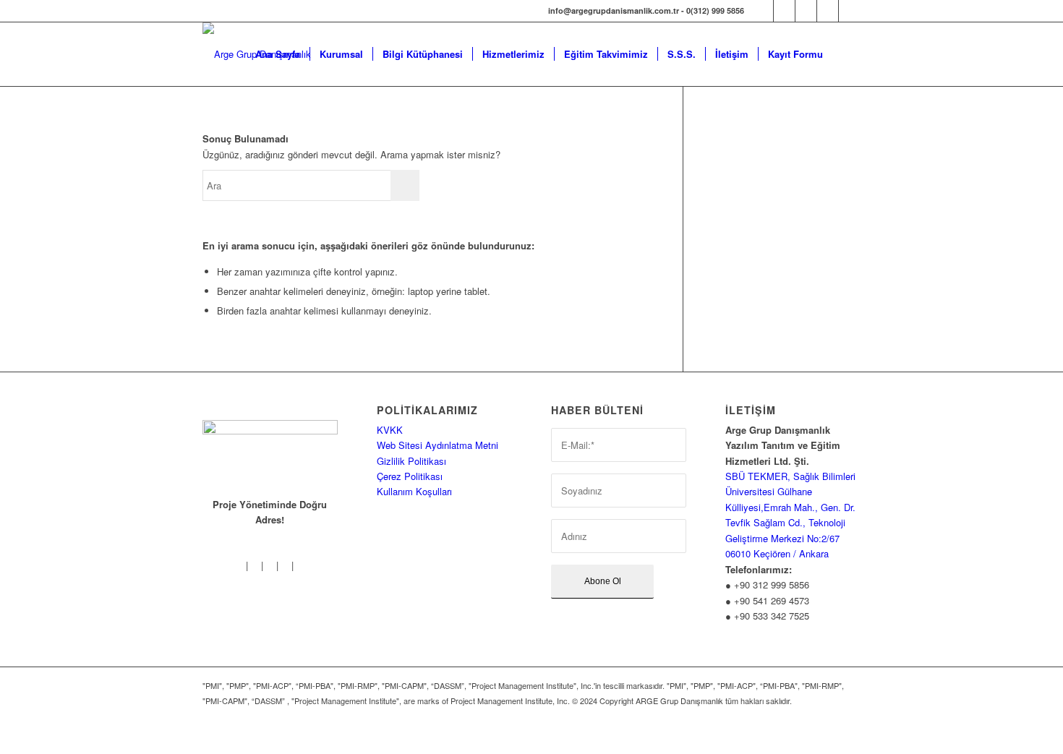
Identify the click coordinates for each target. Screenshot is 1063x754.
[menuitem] (277, 54)
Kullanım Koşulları (414, 491)
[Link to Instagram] (784, 11)
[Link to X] (805, 11)
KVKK (390, 430)
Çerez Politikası (410, 476)
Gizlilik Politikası (411, 461)
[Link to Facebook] (762, 11)
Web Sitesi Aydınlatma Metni (437, 445)
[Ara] (846, 54)
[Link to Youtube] (850, 11)
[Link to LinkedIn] (827, 11)
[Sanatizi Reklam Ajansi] (226, 735)
